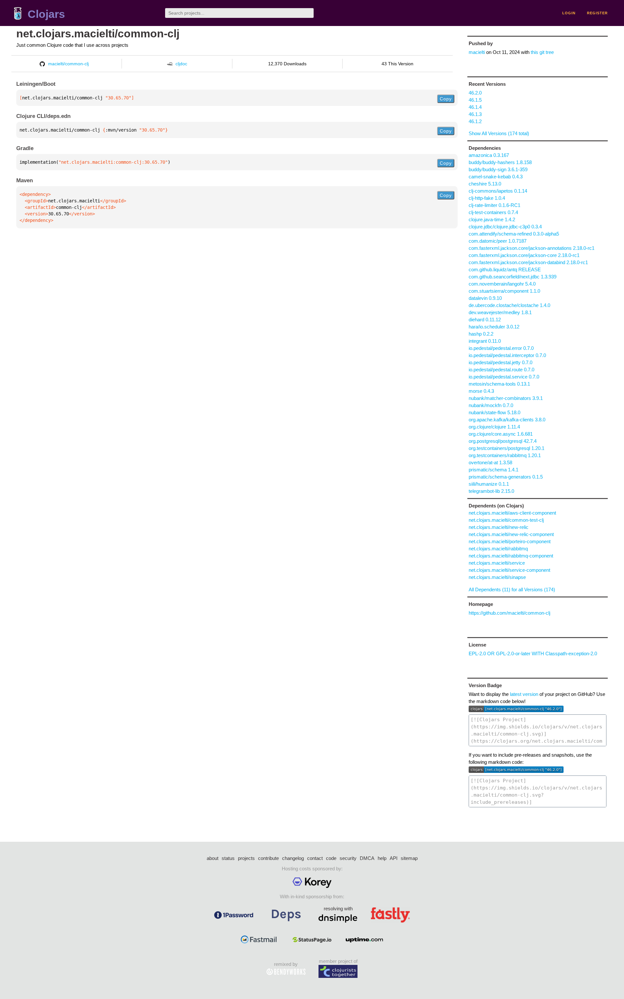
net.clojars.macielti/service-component (509, 570)
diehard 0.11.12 (485, 319)
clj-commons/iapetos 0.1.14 (498, 191)
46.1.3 (475, 114)
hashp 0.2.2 (481, 334)
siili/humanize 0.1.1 (489, 484)
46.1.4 (475, 107)
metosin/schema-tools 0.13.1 (499, 384)
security (348, 858)
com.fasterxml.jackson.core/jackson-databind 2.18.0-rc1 (528, 262)
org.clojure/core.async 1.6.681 (501, 434)
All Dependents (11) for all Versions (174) (512, 589)
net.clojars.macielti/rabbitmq (498, 548)
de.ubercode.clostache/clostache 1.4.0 (509, 305)
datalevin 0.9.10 (485, 298)
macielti (477, 52)
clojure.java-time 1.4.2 (492, 219)
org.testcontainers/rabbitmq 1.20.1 (505, 455)
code (331, 858)
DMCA (367, 858)
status (228, 858)
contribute (268, 858)
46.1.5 (475, 100)
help (382, 858)
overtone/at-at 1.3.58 (490, 462)
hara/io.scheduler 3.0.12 (494, 326)
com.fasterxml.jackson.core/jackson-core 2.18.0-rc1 (524, 255)
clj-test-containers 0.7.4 (493, 212)
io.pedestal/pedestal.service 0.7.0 (504, 376)
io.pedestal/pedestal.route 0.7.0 (501, 369)
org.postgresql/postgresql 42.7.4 (503, 441)
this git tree (542, 52)
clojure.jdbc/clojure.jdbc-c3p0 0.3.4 (505, 226)
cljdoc (181, 63)
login (569, 13)
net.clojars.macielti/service (497, 563)
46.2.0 (475, 93)
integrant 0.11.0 (485, 341)
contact (315, 858)
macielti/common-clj (68, 63)
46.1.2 (475, 121)
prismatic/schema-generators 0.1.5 (506, 477)
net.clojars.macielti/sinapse (497, 577)
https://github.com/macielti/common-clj (509, 613)
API (393, 858)
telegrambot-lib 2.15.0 (491, 491)
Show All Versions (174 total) (499, 133)
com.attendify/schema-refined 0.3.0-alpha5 (514, 234)
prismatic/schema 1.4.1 (493, 469)
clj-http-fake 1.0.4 (487, 198)
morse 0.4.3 (481, 391)
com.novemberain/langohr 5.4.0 (502, 284)
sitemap (409, 858)
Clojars (46, 14)
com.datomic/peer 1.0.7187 (497, 241)
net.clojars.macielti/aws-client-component (512, 513)
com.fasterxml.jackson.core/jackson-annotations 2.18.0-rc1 (531, 248)
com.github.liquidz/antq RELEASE (505, 269)
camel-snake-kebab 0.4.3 (496, 176)
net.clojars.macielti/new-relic (498, 527)
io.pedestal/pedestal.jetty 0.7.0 (500, 362)
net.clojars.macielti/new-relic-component (511, 534)
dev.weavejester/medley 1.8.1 (500, 312)
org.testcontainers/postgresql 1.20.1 (506, 448)
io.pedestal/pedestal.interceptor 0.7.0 (507, 355)
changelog (293, 858)
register (597, 13)
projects (246, 858)
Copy (446, 98)
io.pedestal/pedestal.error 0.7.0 (501, 348)
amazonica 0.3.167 (489, 155)
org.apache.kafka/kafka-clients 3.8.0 (507, 419)
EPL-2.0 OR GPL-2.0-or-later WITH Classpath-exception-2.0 (533, 653)
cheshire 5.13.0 (485, 183)
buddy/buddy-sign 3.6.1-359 (498, 169)
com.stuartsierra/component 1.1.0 (504, 291)
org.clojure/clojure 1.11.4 (494, 426)
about (212, 858)
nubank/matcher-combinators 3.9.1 (506, 398)
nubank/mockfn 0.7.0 (491, 405)
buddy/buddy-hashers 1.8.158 (500, 162)
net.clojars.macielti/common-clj (97, 34)
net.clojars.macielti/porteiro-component (510, 541)
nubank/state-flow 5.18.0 (494, 412)
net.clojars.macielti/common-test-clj (506, 520)
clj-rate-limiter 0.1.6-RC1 (494, 205)
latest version (524, 694)
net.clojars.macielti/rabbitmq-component (511, 555)
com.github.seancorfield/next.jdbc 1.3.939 (512, 276)
